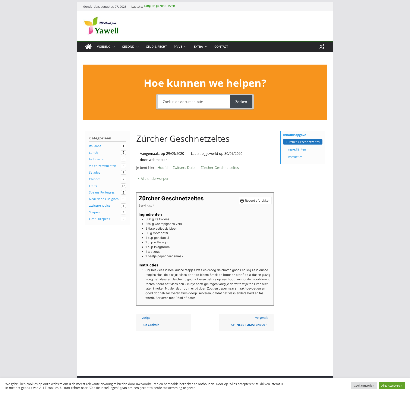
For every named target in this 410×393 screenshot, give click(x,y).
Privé (178, 46)
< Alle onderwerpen (153, 178)
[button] (112, 47)
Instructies (295, 157)
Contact (221, 46)
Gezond (128, 46)
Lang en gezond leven (159, 6)
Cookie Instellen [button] (364, 385)
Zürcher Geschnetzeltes (303, 142)
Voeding (103, 46)
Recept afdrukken (257, 200)
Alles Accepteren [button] (391, 385)
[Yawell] (88, 46)
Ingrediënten (296, 149)
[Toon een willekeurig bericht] (321, 46)
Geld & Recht (156, 46)
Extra (198, 46)
